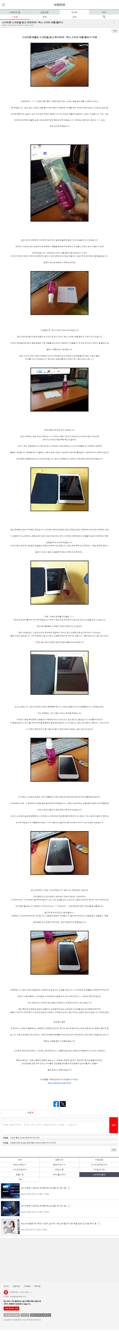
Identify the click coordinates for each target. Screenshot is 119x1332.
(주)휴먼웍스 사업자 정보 (19, 1292)
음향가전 (59, 1160)
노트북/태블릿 (99, 1174)
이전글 (29, 1143)
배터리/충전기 (19, 1164)
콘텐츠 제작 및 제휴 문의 (40, 1315)
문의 (45, 17)
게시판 (74, 12)
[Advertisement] (59, 1259)
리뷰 (16, 17)
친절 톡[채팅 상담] (11, 1308)
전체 (20, 1160)
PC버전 (37, 1286)
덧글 (30, 1112)
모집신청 (44, 12)
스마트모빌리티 (20, 1169)
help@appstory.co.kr (18, 1296)
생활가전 (20, 1174)
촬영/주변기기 (59, 1164)
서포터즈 (59, 4)
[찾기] (104, 16)
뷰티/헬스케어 (59, 1174)
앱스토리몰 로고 (6, 1293)
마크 (104, 12)
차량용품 (99, 1160)
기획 (20, 1179)
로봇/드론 (59, 1169)
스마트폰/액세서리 (99, 1164)
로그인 (6, 1286)
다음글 (21, 1138)
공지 (74, 17)
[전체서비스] (3, 4)
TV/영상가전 (99, 1169)
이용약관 (24, 1315)
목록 (115, 31)
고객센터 (27, 1286)
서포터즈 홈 (14, 12)
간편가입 (16, 1286)
